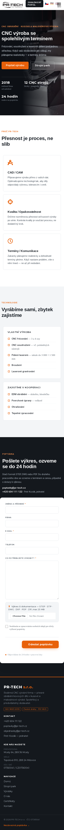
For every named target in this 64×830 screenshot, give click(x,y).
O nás (7, 796)
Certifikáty (9, 801)
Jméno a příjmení (15, 504)
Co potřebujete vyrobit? (20, 558)
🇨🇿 (47, 3)
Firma (8, 517)
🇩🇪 (52, 3)
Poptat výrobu (15, 65)
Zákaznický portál (34, 3)
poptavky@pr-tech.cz (15, 726)
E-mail (9, 531)
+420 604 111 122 (13, 721)
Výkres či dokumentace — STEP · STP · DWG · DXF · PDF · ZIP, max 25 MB (30, 608)
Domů (7, 781)
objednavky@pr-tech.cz (16, 731)
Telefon (9, 545)
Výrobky (8, 791)
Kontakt (8, 806)
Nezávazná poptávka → (17, 825)
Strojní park (42, 65)
